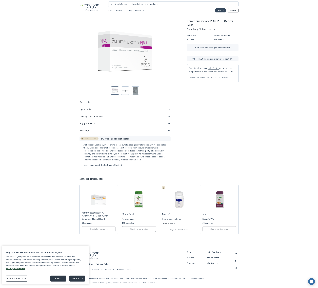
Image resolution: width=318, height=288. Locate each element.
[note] (89, 138)
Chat (204, 71)
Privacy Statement (15, 268)
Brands (119, 10)
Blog (189, 252)
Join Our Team (214, 252)
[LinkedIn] (235, 253)
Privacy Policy (102, 264)
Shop (110, 10)
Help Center (213, 68)
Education (139, 10)
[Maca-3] (179, 209)
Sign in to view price (99, 229)
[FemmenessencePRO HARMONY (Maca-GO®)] (99, 209)
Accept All (77, 278)
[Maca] (219, 209)
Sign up (233, 10)
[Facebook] (235, 260)
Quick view (100, 206)
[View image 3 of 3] (135, 90)
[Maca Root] (139, 209)
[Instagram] (235, 268)
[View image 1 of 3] (115, 90)
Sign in (221, 10)
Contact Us (212, 263)
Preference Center (17, 278)
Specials (191, 263)
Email (210, 71)
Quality (129, 10)
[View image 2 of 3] (125, 90)
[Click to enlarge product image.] (125, 51)
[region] (45, 265)
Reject (58, 278)
